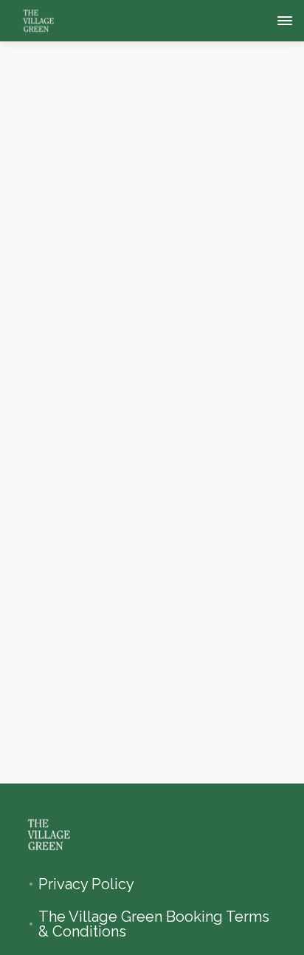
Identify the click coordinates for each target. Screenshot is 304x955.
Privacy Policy (86, 884)
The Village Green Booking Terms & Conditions (153, 924)
